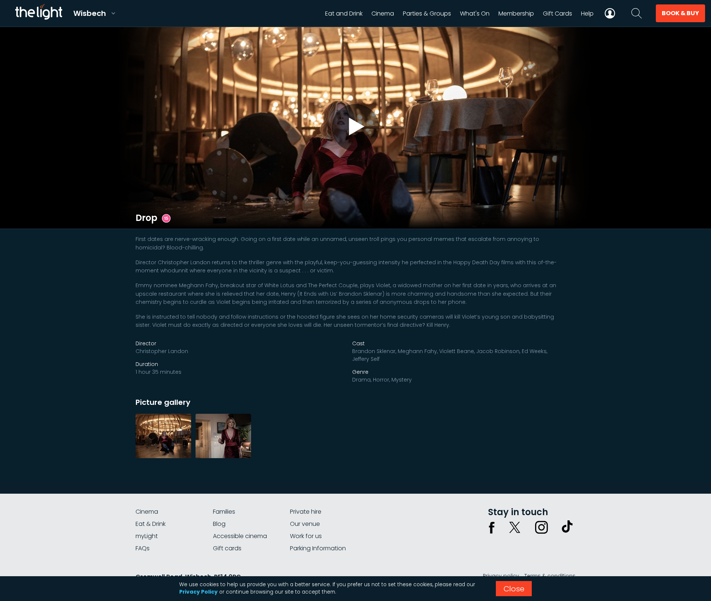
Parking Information (318, 548)
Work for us (306, 536)
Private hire (305, 511)
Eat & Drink (151, 524)
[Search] (636, 13)
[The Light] (38, 13)
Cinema (147, 511)
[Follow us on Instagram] (541, 527)
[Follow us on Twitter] (514, 527)
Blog (219, 524)
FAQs (143, 548)
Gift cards (227, 548)
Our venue (305, 524)
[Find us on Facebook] (491, 527)
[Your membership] (610, 13)
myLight (147, 536)
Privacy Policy (198, 591)
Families (224, 511)
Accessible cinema (240, 536)
